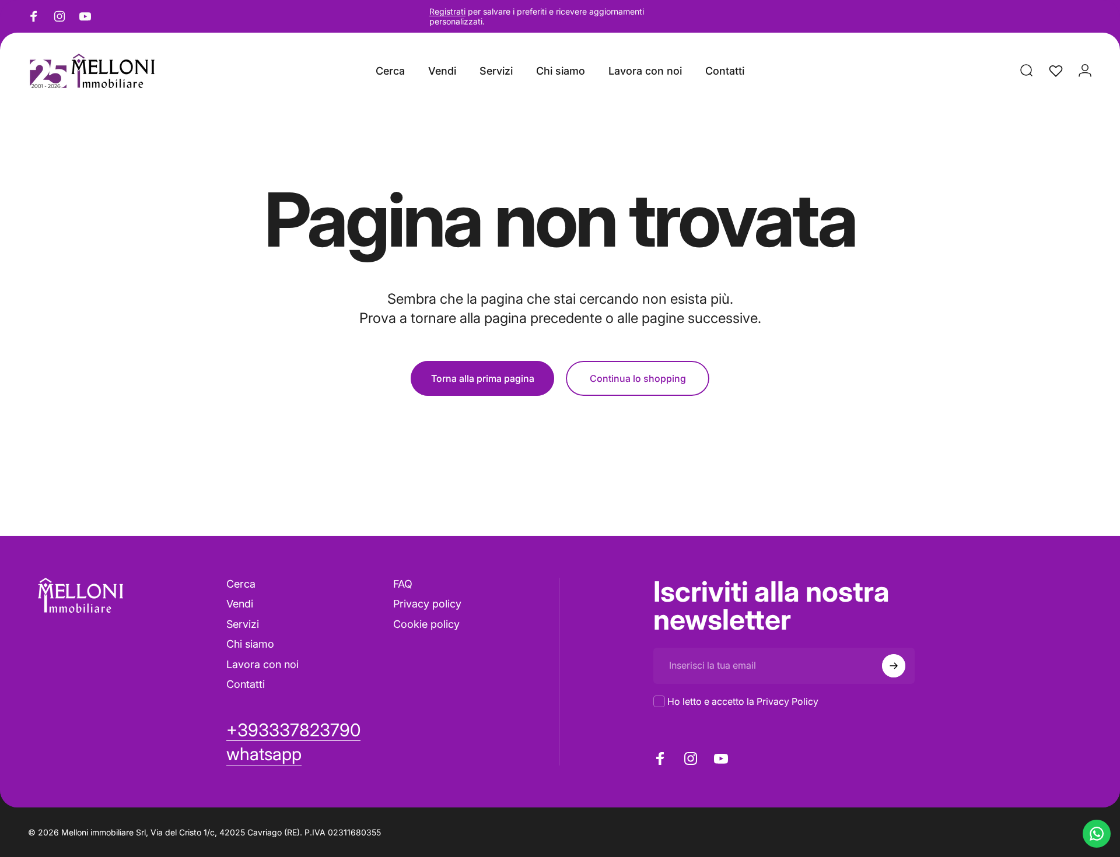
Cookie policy (426, 624)
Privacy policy (427, 604)
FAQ (402, 584)
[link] (264, 754)
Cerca (241, 584)
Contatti (245, 684)
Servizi (242, 624)
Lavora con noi (262, 664)
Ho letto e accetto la (742, 701)
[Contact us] (1097, 834)
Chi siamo (250, 644)
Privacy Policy (787, 701)
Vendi (239, 604)
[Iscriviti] (893, 665)
